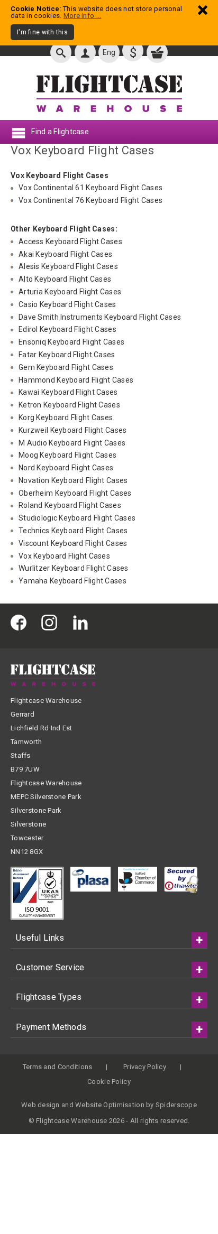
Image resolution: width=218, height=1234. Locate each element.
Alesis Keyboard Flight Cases (68, 266)
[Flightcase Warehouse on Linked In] (83, 622)
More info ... (82, 16)
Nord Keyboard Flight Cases (66, 467)
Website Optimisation (109, 1105)
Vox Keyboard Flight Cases (64, 556)
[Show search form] (60, 52)
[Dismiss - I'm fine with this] (202, 10)
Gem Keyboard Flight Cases (66, 367)
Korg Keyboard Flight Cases (66, 417)
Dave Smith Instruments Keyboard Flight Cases (100, 317)
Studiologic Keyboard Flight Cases (77, 518)
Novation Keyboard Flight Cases (73, 480)
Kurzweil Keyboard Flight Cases (72, 430)
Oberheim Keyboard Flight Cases (75, 493)
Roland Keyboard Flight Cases (70, 505)
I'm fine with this (42, 32)
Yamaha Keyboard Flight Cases (72, 581)
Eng (109, 52)
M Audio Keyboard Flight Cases (72, 443)
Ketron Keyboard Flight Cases (69, 405)
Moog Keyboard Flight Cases (67, 455)
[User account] (85, 52)
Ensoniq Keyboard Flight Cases (71, 342)
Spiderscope (176, 1105)
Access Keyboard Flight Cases (70, 241)
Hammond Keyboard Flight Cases (76, 380)
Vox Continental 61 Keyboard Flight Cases (90, 187)
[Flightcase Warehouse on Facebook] (21, 622)
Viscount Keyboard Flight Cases (73, 543)
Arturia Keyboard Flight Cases (70, 291)
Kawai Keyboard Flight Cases (68, 392)
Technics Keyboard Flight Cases (73, 530)
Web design (40, 1105)
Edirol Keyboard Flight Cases (67, 329)
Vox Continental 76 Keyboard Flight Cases (90, 200)
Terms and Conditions (58, 1067)
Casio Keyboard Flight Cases (67, 304)
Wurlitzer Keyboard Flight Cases (74, 568)
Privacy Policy (144, 1067)
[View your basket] (157, 52)
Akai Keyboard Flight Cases (65, 254)
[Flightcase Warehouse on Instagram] (51, 622)
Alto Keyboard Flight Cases (65, 279)
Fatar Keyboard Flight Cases (67, 354)
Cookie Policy (109, 1081)
